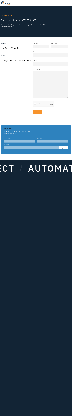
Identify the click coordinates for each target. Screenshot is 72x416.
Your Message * (37, 69)
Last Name (40, 138)
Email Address (8, 145)
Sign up (63, 148)
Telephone (35, 52)
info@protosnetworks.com (16, 60)
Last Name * (54, 43)
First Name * (36, 43)
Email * (35, 60)
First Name (7, 138)
